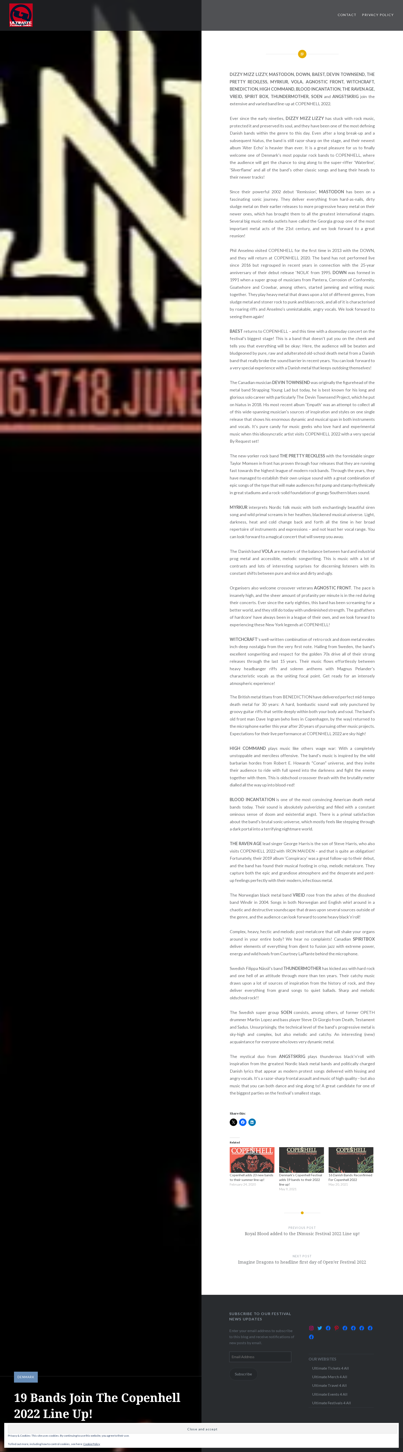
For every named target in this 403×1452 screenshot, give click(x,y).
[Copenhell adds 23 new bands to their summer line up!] (252, 1160)
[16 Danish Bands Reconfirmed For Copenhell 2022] (351, 1160)
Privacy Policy (378, 15)
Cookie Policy (91, 1444)
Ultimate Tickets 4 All (330, 1368)
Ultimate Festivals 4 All (331, 1403)
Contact (347, 15)
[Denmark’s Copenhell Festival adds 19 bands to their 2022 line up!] (301, 1160)
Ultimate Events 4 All (329, 1394)
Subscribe (243, 1374)
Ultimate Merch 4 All (329, 1376)
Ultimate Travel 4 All (329, 1385)
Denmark (25, 1377)
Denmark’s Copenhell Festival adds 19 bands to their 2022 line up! (300, 1179)
